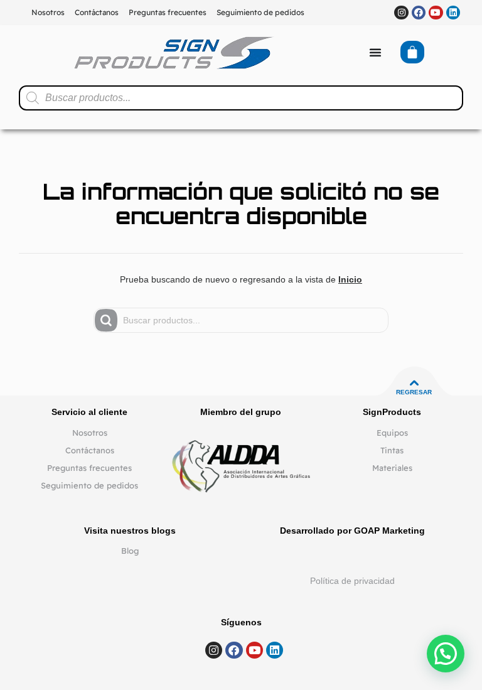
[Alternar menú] (375, 52)
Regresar (414, 392)
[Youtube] (435, 12)
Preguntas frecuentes (167, 12)
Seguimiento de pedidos (260, 12)
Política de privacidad (352, 581)
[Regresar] (414, 383)
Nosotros (48, 12)
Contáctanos (97, 12)
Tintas (392, 450)
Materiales (392, 468)
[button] (445, 653)
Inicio (350, 279)
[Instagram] (401, 12)
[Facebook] (419, 12)
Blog (130, 551)
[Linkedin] (453, 12)
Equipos (392, 433)
